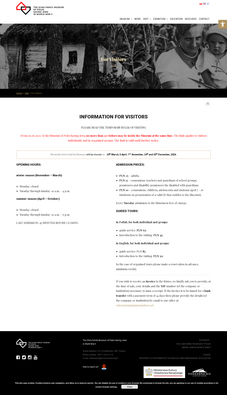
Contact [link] (204, 19)
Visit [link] (146, 19)
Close (129, 386)
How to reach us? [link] (91, 367)
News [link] (137, 19)
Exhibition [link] (159, 19)
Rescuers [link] (191, 19)
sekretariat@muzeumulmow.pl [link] (134, 305)
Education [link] (176, 19)
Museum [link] (125, 19)
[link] (222, 24)
